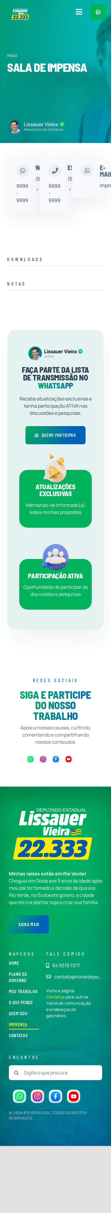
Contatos (55, 997)
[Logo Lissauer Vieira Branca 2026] (20, 10)
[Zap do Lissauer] (98, 12)
